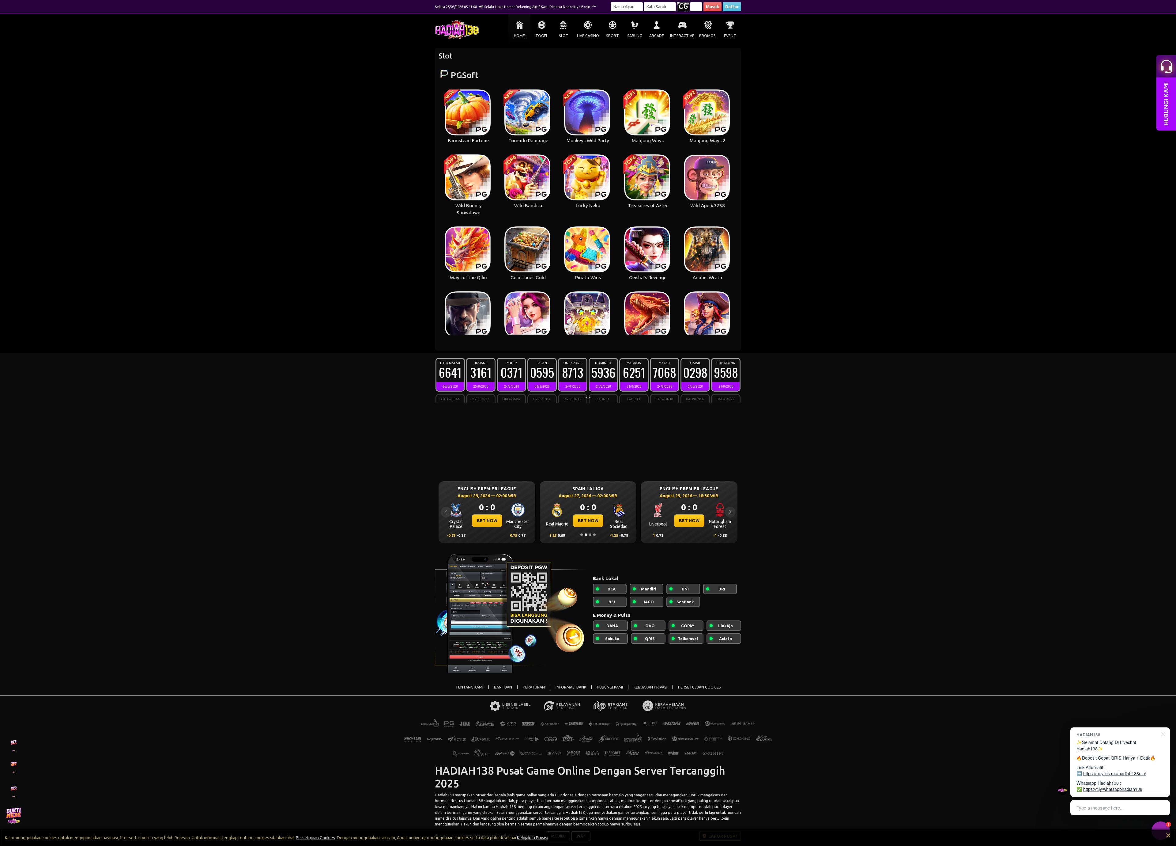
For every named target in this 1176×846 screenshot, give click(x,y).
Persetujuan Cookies (315, 837)
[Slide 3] (590, 534)
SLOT (563, 36)
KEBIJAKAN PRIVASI (650, 687)
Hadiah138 (444, 795)
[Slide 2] (586, 534)
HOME (519, 36)
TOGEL (541, 36)
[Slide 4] (594, 534)
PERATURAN (534, 687)
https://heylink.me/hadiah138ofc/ (1114, 773)
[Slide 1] (581, 534)
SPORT (612, 36)
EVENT (730, 36)
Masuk (712, 6)
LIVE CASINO (588, 36)
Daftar (732, 6)
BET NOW (487, 520)
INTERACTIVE (682, 36)
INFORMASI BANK (571, 687)
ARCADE (656, 36)
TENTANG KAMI (469, 687)
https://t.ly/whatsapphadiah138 (1112, 789)
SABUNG (634, 36)
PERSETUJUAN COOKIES (699, 687)
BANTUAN (503, 687)
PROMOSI (708, 36)
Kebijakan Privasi (532, 837)
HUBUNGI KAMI (610, 687)
